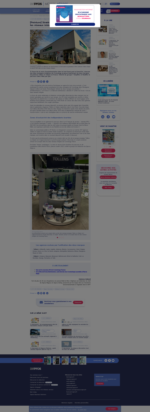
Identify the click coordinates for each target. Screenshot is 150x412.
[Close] (100, 4)
